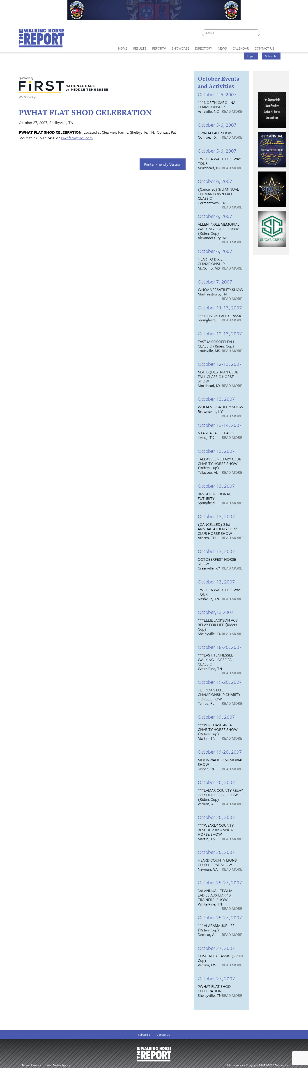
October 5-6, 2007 (217, 124)
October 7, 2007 (215, 281)
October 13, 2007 (216, 398)
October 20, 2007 (216, 782)
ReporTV (159, 48)
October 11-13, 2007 (220, 307)
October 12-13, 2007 (220, 333)
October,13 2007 (216, 611)
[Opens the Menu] (283, 47)
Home (122, 48)
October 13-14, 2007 (220, 424)
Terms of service (31, 1065)
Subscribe (271, 56)
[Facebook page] (266, 34)
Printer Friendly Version (162, 164)
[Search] (257, 33)
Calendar (241, 48)
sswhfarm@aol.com (77, 138)
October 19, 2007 (216, 716)
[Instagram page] (283, 34)
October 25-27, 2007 (220, 882)
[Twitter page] (274, 34)
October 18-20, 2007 (220, 646)
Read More (232, 111)
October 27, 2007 (216, 948)
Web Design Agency (58, 1065)
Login (250, 56)
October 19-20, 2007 (220, 681)
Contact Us (163, 1034)
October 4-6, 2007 (217, 94)
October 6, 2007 (215, 181)
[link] (122, 47)
